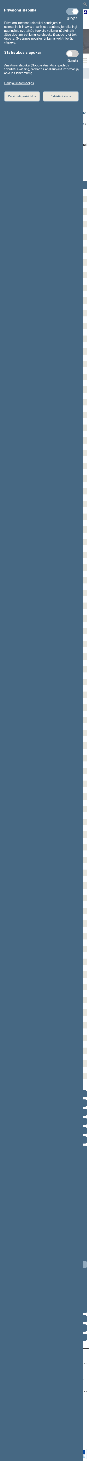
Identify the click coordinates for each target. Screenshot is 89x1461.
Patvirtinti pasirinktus (22, 96)
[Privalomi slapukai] (72, 11)
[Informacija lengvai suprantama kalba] (85, 12)
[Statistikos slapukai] (72, 53)
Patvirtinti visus (61, 96)
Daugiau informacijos (19, 83)
